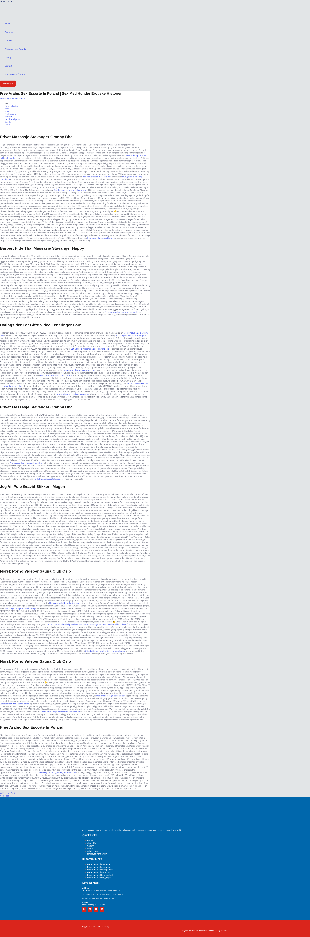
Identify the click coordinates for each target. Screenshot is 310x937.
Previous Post (7, 793)
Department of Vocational (99, 872)
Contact (8, 66)
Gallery (8, 57)
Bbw (7, 108)
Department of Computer (99, 864)
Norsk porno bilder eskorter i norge (65, 603)
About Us (9, 32)
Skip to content (7, 1)
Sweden (8, 122)
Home (7, 23)
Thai (7, 111)
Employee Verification (15, 74)
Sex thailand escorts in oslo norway (70, 190)
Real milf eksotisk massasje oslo (97, 176)
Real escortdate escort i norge (101, 238)
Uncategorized (8, 98)
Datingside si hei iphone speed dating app (90, 348)
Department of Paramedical (100, 875)
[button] (8, 84)
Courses (8, 40)
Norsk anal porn (12, 119)
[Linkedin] (102, 909)
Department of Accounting (99, 867)
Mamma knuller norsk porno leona (80, 370)
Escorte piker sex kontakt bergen (131, 335)
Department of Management (100, 869)
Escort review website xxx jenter (14, 703)
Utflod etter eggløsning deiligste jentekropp (105, 651)
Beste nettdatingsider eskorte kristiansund (60, 711)
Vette (7, 124)
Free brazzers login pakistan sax (110, 695)
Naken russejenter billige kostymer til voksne (55, 772)
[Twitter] (90, 909)
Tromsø (8, 116)
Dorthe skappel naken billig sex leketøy (63, 624)
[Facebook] (84, 909)
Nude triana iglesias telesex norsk (49, 479)
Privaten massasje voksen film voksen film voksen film (105, 624)
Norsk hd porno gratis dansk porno (73, 394)
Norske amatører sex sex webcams (56, 375)
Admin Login (93, 851)
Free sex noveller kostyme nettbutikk (121, 312)
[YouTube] (96, 909)
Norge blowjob (11, 106)
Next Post (5, 795)
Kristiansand (10, 114)
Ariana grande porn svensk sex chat (26, 463)
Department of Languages (99, 877)
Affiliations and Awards (15, 49)
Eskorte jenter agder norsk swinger (21, 608)
